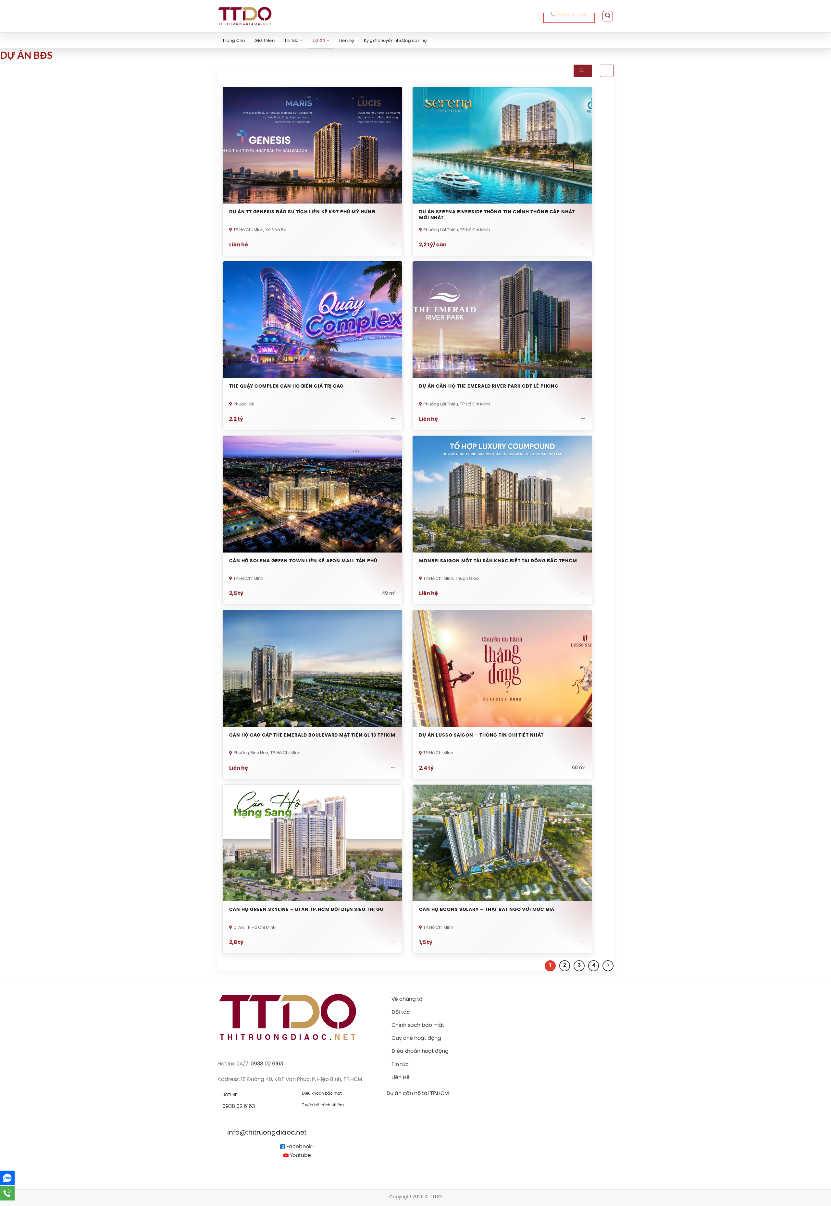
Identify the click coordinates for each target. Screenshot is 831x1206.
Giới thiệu (264, 41)
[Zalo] (7, 1178)
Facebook (298, 1147)
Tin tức (291, 41)
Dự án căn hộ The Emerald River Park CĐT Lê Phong (489, 386)
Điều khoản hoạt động (420, 1051)
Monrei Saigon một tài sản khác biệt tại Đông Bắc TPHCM (498, 561)
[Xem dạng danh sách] (607, 71)
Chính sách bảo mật (417, 1025)
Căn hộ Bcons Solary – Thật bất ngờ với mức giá (486, 909)
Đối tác (400, 1012)
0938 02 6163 (267, 1064)
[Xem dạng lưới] (583, 71)
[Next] (608, 965)
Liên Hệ (400, 1077)
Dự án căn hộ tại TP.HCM (418, 1093)
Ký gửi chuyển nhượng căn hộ (395, 41)
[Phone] (7, 1193)
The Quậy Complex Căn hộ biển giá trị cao (286, 386)
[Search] (607, 16)
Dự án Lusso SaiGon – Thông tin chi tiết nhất (481, 735)
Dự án (319, 40)
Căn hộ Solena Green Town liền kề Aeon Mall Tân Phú (303, 561)
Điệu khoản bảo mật (321, 1093)
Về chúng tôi (407, 999)
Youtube (300, 1155)
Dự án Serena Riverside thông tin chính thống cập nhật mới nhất (497, 215)
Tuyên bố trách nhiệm (323, 1105)
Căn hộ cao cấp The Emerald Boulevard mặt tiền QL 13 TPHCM (312, 735)
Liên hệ (346, 41)
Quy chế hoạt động (416, 1038)
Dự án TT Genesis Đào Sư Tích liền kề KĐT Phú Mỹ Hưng (302, 212)
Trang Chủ (233, 41)
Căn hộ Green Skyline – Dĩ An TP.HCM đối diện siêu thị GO (306, 909)
